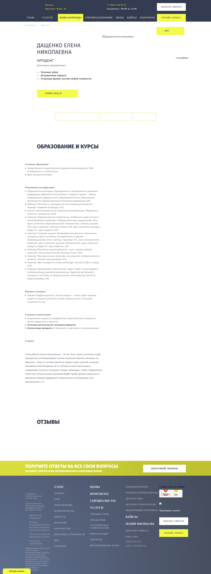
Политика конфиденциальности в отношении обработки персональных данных (39, 526)
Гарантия (60, 546)
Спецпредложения (98, 17)
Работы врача (116, 116)
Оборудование (63, 505)
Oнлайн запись (171, 17)
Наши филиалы (64, 511)
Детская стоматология (141, 504)
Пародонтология (137, 487)
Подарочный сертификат (142, 510)
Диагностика (134, 499)
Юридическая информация (35, 516)
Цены (120, 17)
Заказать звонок (171, 7)
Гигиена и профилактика (142, 493)
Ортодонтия (98, 520)
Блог (57, 499)
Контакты (147, 17)
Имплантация (99, 534)
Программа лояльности (69, 534)
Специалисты (103, 501)
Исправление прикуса (53, 75)
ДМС (56, 540)
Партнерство (62, 529)
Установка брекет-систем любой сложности (66, 79)
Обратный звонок (164, 468)
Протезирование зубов (104, 546)
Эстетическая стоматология (99, 526)
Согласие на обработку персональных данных (39, 535)
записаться (53, 93)
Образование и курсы (77, 116)
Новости (59, 517)
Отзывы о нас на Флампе (172, 486)
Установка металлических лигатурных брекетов (51, 325)
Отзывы (144, 116)
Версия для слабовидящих (35, 542)
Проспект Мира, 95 (137, 531)
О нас (31, 17)
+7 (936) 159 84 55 (116, 5)
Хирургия (96, 540)
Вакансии (60, 523)
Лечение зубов (49, 72)
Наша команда (71, 17)
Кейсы (132, 17)
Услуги (47, 17)
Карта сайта (132, 537)
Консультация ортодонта (39, 328)
